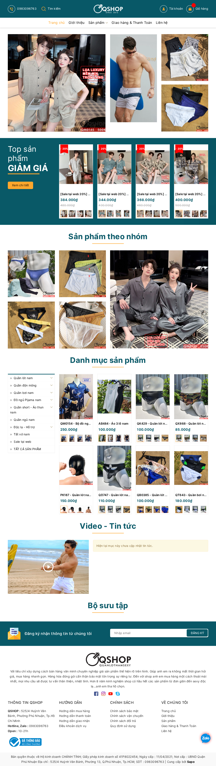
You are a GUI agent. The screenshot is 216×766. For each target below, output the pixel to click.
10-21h (23, 731)
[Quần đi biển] (133, 78)
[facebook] (96, 693)
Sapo (191, 761)
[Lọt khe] (31, 273)
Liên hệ (166, 731)
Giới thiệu (168, 716)
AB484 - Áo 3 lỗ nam (113, 423)
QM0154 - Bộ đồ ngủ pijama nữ (83, 423)
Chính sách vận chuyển (126, 716)
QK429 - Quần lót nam (153, 423)
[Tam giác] (82, 325)
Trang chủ (168, 711)
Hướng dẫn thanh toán (75, 716)
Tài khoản (175, 8)
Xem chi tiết (20, 185)
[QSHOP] (108, 659)
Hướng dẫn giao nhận (74, 721)
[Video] (48, 567)
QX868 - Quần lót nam (191, 423)
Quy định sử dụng (123, 726)
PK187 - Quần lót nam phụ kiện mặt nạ (88, 495)
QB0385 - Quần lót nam (154, 495)
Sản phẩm (168, 721)
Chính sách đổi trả (123, 721)
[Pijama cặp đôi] (56, 83)
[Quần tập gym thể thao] (184, 57)
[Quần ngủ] (82, 273)
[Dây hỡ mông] (31, 325)
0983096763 (26, 8)
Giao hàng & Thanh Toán (178, 726)
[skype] (118, 693)
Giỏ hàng (202, 8)
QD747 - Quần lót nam (115, 495)
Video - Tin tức (108, 526)
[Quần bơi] (184, 108)
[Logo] (108, 8)
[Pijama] (159, 299)
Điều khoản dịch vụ (72, 726)
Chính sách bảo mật (124, 711)
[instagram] (103, 693)
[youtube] (110, 693)
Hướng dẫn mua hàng (74, 711)
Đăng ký (197, 633)
